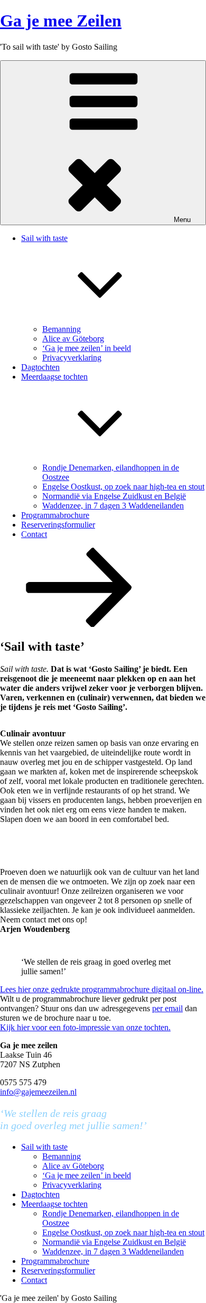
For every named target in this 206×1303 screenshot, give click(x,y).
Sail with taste (44, 1146)
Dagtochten (40, 367)
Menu (182, 220)
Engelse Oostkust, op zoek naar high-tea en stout (123, 486)
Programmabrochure (55, 515)
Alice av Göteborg (73, 338)
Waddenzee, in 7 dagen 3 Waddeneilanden (113, 505)
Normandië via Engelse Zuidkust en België (114, 496)
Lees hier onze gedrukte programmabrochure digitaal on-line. (101, 989)
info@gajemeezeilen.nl (38, 1091)
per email (167, 1008)
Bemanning (61, 329)
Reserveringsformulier (58, 524)
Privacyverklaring (71, 357)
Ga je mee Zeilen (60, 20)
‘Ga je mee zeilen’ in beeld (86, 348)
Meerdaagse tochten (54, 1203)
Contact (34, 534)
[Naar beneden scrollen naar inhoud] (79, 624)
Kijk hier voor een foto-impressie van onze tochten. (85, 1027)
